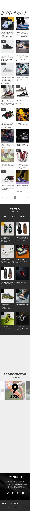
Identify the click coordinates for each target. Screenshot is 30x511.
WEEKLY (14, 216)
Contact (16, 503)
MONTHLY (22, 216)
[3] (7, 251)
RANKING (15, 208)
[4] (22, 251)
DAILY (5, 216)
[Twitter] (7, 493)
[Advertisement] (15, 352)
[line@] (22, 493)
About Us (9, 503)
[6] (22, 273)
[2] (22, 228)
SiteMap (4, 503)
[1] (7, 228)
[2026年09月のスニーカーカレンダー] (15, 390)
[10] (22, 318)
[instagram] (17, 493)
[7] (7, 295)
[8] (22, 295)
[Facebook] (12, 493)
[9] (7, 318)
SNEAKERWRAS (16, 507)
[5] (7, 273)
